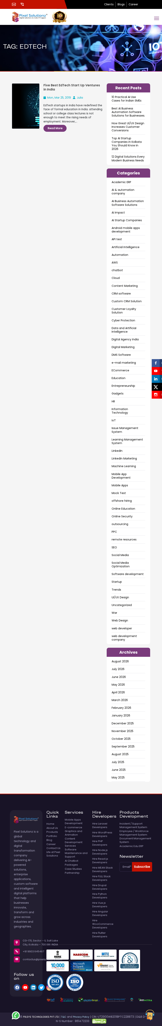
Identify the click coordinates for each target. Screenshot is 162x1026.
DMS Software (121, 355)
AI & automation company (123, 191)
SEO (114, 547)
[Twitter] (41, 987)
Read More (55, 128)
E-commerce (73, 827)
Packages (71, 865)
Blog (49, 840)
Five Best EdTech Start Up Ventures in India (71, 87)
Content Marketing (125, 286)
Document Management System (135, 840)
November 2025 (122, 731)
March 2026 (120, 700)
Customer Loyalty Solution (124, 310)
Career (133, 4)
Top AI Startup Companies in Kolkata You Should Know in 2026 (127, 143)
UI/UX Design (120, 597)
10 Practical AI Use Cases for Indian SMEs (126, 99)
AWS (115, 263)
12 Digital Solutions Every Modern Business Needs (128, 158)
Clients (109, 4)
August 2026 (120, 661)
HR (113, 401)
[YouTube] (25, 987)
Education (118, 378)
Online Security (122, 516)
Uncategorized (122, 605)
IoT (114, 420)
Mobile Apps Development (73, 821)
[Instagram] (49, 987)
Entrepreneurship (123, 386)
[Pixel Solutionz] (32, 17)
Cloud (116, 278)
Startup (117, 582)
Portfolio (51, 836)
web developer (122, 628)
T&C (63, 1016)
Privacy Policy (81, 1016)
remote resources (124, 539)
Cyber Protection (123, 320)
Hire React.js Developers (100, 860)
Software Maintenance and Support (76, 853)
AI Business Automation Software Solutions (128, 203)
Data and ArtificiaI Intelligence (124, 330)
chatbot (117, 270)
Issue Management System (125, 430)
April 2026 (118, 692)
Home (50, 824)
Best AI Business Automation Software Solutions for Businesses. (128, 112)
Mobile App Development (121, 476)
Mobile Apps (120, 485)
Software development (128, 574)
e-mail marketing (124, 363)
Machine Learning (124, 466)
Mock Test (119, 493)
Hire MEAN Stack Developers (102, 869)
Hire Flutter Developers (99, 934)
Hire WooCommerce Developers (102, 924)
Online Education (123, 509)
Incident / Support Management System (133, 825)
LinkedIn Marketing (124, 458)
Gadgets (117, 393)
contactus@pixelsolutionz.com (42, 959)
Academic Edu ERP (131, 846)
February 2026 (121, 708)
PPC (114, 532)
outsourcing (120, 524)
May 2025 (118, 777)
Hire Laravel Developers (99, 825)
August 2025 (120, 754)
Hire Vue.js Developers (99, 904)
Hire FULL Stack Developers (101, 878)
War (114, 613)
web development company (124, 638)
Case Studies (73, 869)
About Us (52, 828)
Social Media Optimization (121, 564)
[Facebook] (17, 987)
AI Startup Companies (127, 220)
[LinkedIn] (33, 987)
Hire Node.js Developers (100, 852)
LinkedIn (117, 451)
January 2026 (121, 715)
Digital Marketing (123, 347)
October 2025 (121, 739)
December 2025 (123, 723)
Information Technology (120, 411)
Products (52, 832)
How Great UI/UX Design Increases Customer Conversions (128, 126)
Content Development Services (73, 842)
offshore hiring (122, 501)
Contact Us (53, 848)
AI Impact (118, 213)
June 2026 (119, 677)
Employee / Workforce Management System (134, 833)
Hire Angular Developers (100, 913)
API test (117, 239)
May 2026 (118, 685)
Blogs (121, 4)
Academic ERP (121, 182)
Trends (116, 590)
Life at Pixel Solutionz (53, 854)
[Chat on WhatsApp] (16, 1015)
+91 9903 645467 (33, 951)
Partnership (72, 873)
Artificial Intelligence (125, 247)
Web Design (120, 620)
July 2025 (118, 762)
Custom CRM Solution (127, 301)
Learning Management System (127, 441)
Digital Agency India (125, 339)
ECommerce (120, 370)
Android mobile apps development (126, 229)
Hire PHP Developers (99, 843)
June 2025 (119, 770)
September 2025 (123, 746)
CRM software (121, 294)
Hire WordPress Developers (102, 834)
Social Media (120, 555)
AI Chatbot (71, 861)
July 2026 (118, 669)
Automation (120, 255)
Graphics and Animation (73, 833)
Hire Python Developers (99, 895)
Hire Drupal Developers (99, 887)
